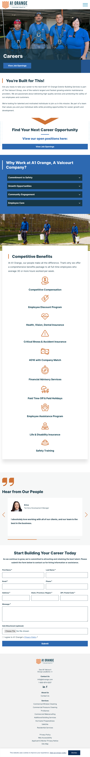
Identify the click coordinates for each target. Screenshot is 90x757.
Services (45, 701)
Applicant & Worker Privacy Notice (45, 741)
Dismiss (74, 753)
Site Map (45, 744)
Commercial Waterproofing (45, 714)
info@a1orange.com (45, 679)
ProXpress (45, 711)
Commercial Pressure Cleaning (45, 707)
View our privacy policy (58, 753)
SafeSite (45, 724)
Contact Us (45, 696)
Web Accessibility (45, 738)
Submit (45, 643)
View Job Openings (17, 65)
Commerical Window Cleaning (45, 704)
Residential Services (45, 728)
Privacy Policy (45, 735)
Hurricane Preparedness (45, 721)
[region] (45, 752)
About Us (45, 693)
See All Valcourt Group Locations (45, 671)
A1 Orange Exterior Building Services (14, 5)
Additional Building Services (45, 717)
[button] (86, 514)
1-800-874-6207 (45, 682)
